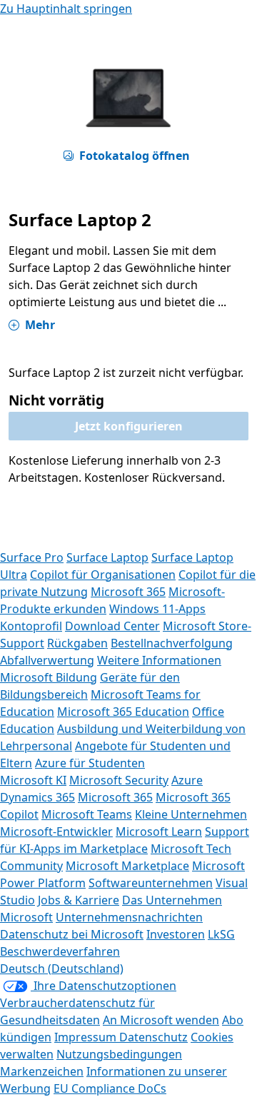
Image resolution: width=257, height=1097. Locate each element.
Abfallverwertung (47, 660)
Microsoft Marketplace (127, 866)
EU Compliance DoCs (110, 1088)
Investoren (175, 934)
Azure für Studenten (90, 763)
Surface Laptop (107, 557)
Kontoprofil (31, 626)
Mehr (40, 325)
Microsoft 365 (128, 592)
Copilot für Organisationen (103, 574)
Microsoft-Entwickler (56, 831)
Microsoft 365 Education (123, 711)
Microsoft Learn (159, 831)
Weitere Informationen (159, 660)
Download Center (112, 626)
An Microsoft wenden (161, 1020)
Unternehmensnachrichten (129, 917)
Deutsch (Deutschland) (62, 968)
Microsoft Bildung (48, 677)
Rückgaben (77, 643)
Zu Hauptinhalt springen (66, 8)
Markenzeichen (42, 1071)
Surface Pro (32, 557)
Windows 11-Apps (157, 609)
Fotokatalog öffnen (134, 155)
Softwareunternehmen (151, 883)
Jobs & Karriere (78, 900)
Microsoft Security (118, 780)
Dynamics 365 (37, 797)
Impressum (86, 1037)
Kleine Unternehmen (191, 814)
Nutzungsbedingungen (119, 1054)
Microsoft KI (33, 780)
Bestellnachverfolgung (172, 643)
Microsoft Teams (86, 814)
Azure (187, 780)
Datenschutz (153, 1037)
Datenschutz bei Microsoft (71, 934)
